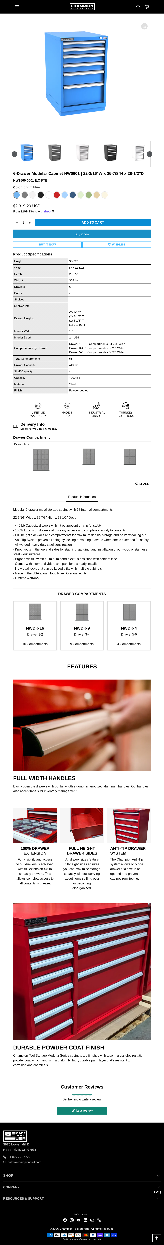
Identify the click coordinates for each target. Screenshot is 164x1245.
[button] (21, 7)
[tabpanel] (82, 543)
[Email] (92, 1219)
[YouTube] (78, 1219)
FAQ (157, 1192)
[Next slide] (149, 154)
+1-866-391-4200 (19, 1156)
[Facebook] (65, 1219)
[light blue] (64, 195)
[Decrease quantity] (16, 222)
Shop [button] (8, 1176)
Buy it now (82, 234)
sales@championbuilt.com (24, 1162)
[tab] (82, 497)
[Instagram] (71, 1219)
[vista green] (88, 195)
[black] (40, 195)
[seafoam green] (80, 195)
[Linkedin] (85, 1219)
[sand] (104, 195)
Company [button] (11, 1187)
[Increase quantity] (29, 222)
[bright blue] (16, 195)
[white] (48, 195)
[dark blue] (72, 195)
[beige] (96, 195)
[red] (56, 195)
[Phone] (99, 1219)
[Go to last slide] (14, 154)
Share (144, 483)
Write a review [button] (82, 1110)
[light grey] (32, 195)
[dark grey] (24, 195)
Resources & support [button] (23, 1198)
